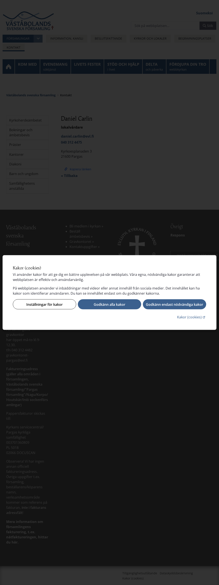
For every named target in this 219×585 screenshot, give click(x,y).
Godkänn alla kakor (109, 304)
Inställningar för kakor (44, 304)
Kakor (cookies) (191, 317)
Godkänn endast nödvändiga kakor (174, 304)
